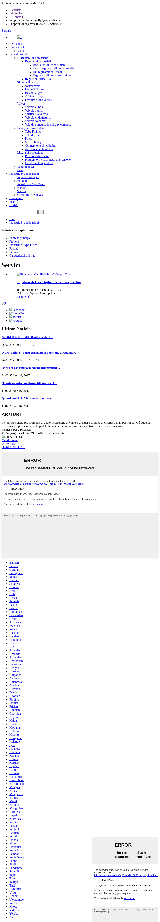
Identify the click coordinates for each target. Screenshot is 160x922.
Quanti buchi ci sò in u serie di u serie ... (28, 398)
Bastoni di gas (33, 93)
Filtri (20, 170)
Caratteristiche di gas (30, 194)
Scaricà (13, 201)
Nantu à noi (16, 47)
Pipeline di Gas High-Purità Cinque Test (49, 282)
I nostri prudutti (18, 54)
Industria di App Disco (31, 184)
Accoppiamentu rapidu (39, 149)
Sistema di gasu (26, 82)
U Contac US (17, 17)
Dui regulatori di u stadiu (48, 72)
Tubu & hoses (25, 166)
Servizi (21, 191)
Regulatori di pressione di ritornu (53, 75)
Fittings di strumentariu (31, 128)
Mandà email (10, 440)
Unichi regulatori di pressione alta (53, 68)
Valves (21, 103)
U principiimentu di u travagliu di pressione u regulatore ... (40, 352)
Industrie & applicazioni (24, 173)
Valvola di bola (34, 107)
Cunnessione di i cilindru (40, 145)
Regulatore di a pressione (32, 57)
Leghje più (23, 296)
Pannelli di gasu (34, 89)
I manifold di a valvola (39, 100)
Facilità (21, 187)
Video (21, 50)
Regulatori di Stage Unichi (49, 64)
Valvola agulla (34, 110)
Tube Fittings (33, 131)
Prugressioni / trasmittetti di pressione (48, 159)
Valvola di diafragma (38, 117)
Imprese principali (28, 177)
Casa (12, 219)
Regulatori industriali (38, 61)
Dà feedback (17, 13)
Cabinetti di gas (34, 96)
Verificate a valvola (37, 114)
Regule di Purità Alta (38, 79)
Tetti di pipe (32, 135)
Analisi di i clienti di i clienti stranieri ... (27, 337)
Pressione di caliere (37, 156)
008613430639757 (13, 447)
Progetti (22, 180)
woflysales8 (9, 443)
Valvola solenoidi (35, 121)
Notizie (13, 205)
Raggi (28, 138)
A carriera (15, 10)
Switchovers (32, 86)
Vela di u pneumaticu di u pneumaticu (48, 124)
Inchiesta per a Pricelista (16, 429)
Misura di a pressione (30, 152)
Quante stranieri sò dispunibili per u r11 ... (29, 383)
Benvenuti (15, 43)
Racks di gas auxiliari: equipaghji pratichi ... (31, 367)
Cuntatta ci (16, 198)
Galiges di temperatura (39, 163)
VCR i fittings (33, 142)
